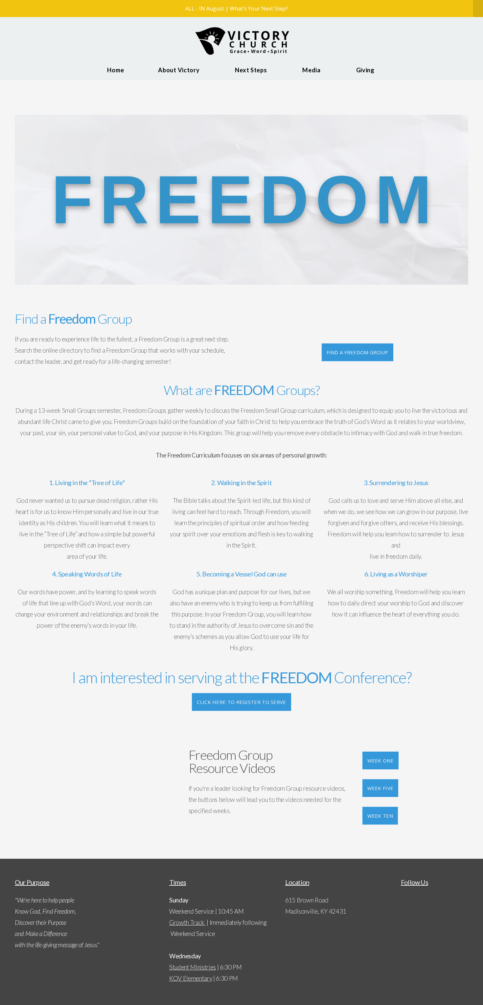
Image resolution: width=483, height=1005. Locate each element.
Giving (366, 70)
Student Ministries (192, 967)
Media (312, 70)
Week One (380, 760)
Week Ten (380, 815)
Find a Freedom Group (357, 352)
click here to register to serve (241, 702)
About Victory (179, 70)
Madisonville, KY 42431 (316, 911)
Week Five (380, 788)
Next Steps (251, 70)
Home (115, 70)
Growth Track (186, 922)
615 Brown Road (307, 900)
